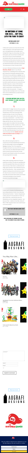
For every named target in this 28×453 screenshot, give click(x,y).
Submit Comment (9, 373)
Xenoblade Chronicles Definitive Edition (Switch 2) (12, 301)
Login (8, 9)
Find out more (14, 236)
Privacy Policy (12, 434)
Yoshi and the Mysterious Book (10, 325)
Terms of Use (6, 434)
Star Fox (5, 276)
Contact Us (18, 434)
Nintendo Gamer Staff (14, 41)
